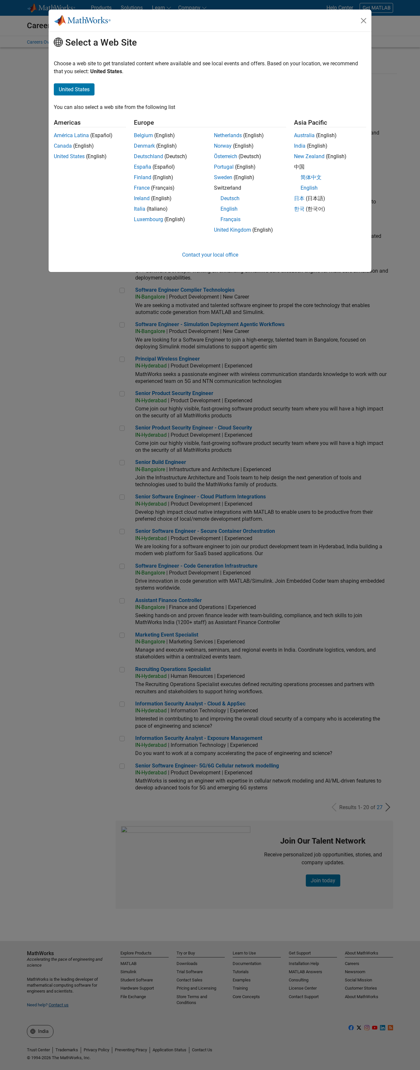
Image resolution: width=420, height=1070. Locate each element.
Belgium (143, 135)
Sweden (223, 177)
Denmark (144, 146)
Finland (142, 177)
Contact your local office (210, 255)
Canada (63, 146)
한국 (299, 209)
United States (69, 156)
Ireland (142, 198)
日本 (299, 198)
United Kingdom (232, 230)
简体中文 (311, 177)
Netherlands (228, 135)
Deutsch (230, 198)
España (142, 167)
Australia (304, 135)
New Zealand (309, 156)
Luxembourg (148, 219)
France (142, 188)
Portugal (224, 167)
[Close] (363, 20)
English (229, 209)
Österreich (225, 156)
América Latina (71, 135)
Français (230, 219)
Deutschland (148, 156)
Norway (223, 146)
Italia (139, 209)
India (299, 146)
